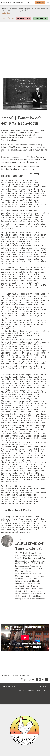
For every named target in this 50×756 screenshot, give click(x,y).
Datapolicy (6, 13)
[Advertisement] (25, 49)
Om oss (15, 676)
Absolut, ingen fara (40, 18)
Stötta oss (24, 676)
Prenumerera (40, 2)
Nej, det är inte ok (23, 18)
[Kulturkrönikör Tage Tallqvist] (7, 541)
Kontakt (5, 676)
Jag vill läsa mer (9, 18)
